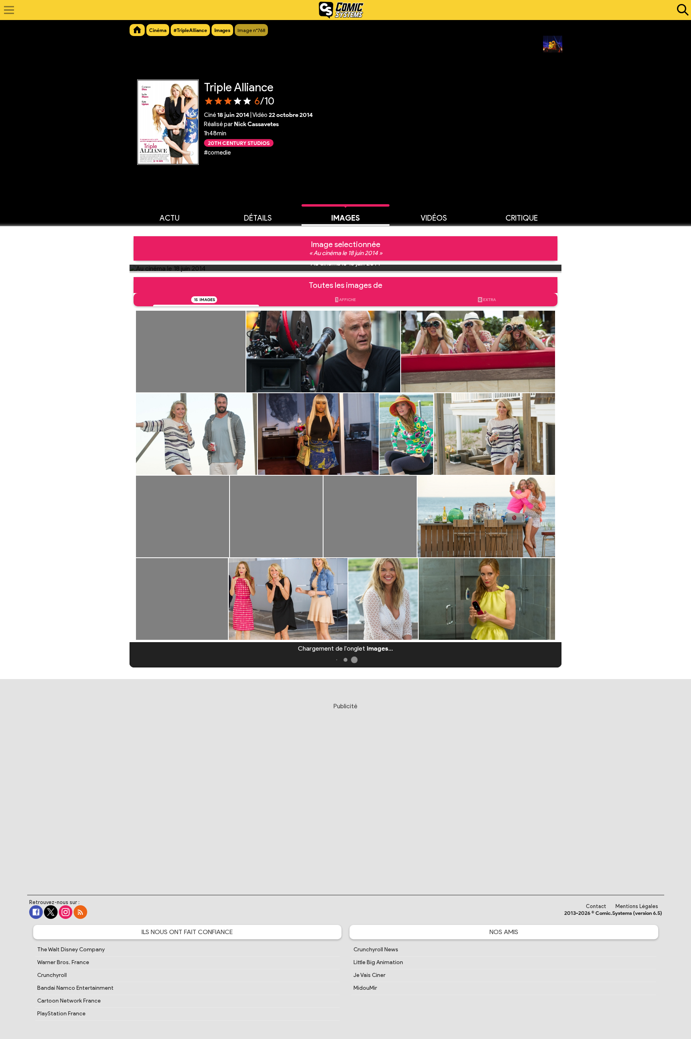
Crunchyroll (52, 975)
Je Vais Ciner (369, 975)
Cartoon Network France (69, 1000)
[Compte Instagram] (65, 912)
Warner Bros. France (63, 962)
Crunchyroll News (375, 949)
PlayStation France (61, 1013)
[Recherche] (681, 10)
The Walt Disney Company (71, 949)
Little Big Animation (378, 962)
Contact (596, 906)
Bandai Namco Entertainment (75, 988)
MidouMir (365, 988)
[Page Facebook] (36, 912)
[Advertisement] (345, 791)
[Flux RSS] (80, 912)
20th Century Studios (239, 143)
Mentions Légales (636, 906)
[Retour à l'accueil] (341, 10)
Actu (170, 218)
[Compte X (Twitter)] (51, 912)
